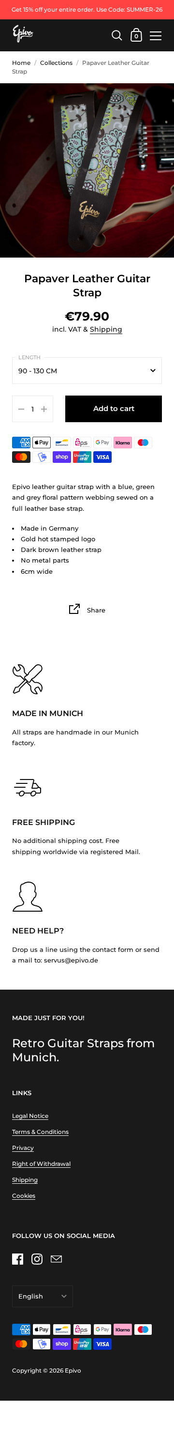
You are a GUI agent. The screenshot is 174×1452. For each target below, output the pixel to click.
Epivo (73, 1370)
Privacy (23, 1147)
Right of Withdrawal (41, 1163)
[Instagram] (36, 1259)
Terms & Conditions (40, 1131)
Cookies (23, 1195)
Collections (56, 62)
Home (21, 62)
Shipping (106, 329)
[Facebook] (17, 1259)
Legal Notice (30, 1115)
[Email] (56, 1259)
